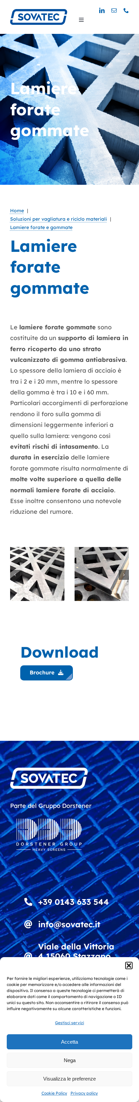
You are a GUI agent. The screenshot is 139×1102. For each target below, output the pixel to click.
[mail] (114, 10)
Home (17, 211)
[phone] (126, 10)
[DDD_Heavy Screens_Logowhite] (49, 814)
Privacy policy (84, 1093)
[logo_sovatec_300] (38, 12)
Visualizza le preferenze (69, 1079)
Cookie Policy (54, 1093)
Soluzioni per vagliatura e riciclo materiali (58, 219)
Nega (70, 1060)
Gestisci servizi (69, 1022)
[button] (129, 965)
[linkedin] (102, 10)
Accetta (69, 1042)
